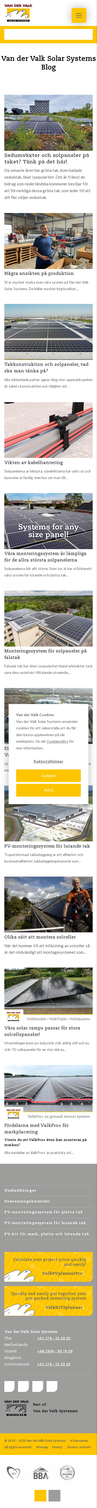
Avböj (48, 790)
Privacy (57, 1447)
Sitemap (42, 1447)
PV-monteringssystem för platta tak (43, 1212)
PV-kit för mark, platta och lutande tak (46, 1234)
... (68, 386)
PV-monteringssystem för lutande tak (47, 846)
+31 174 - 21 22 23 (40, 1493)
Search (9, 34)
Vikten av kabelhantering (33, 463)
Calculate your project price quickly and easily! (49, 1267)
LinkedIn (23, 1386)
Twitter (37, 1386)
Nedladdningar (20, 1190)
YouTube (52, 1386)
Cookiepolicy (57, 741)
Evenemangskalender (27, 1201)
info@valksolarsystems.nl (54, 1493)
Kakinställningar (48, 761)
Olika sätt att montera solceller (40, 937)
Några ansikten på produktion (39, 274)
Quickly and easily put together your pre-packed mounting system (48, 1301)
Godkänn (48, 775)
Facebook (9, 1386)
